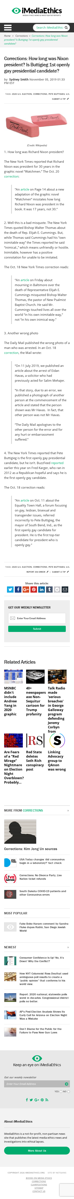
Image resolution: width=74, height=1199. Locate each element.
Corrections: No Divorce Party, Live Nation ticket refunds (41, 877)
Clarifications (39, 1184)
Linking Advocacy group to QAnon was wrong (57, 761)
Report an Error (36, 571)
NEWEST (10, 947)
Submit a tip (59, 98)
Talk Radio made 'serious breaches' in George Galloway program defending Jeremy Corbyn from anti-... (56, 712)
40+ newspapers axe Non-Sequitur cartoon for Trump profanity (35, 701)
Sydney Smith (19, 79)
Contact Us (38, 1191)
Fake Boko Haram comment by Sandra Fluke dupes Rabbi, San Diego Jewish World (44, 927)
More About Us (37, 1150)
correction (11, 176)
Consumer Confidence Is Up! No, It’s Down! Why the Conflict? (42, 959)
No (64, 1091)
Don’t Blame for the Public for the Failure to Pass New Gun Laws (40, 1030)
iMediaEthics (37, 11)
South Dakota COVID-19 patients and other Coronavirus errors (43, 892)
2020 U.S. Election (22, 93)
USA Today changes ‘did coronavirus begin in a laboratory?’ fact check (42, 861)
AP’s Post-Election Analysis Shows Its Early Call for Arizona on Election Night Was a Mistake (43, 1015)
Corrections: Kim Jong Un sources (30, 848)
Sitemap (39, 1187)
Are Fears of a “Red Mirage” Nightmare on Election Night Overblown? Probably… (13, 767)
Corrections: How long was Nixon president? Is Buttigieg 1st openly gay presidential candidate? (36, 39)
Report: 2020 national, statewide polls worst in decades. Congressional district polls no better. (44, 997)
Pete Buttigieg (57, 93)
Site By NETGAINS (57, 1172)
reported (57, 463)
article (25, 189)
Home (7, 35)
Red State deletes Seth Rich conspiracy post (35, 761)
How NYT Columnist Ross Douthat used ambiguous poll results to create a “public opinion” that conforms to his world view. (44, 979)
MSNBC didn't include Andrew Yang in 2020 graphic (10, 701)
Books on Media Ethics (39, 1178)
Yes (57, 1091)
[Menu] (8, 27)
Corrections (21, 35)
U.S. (68, 93)
